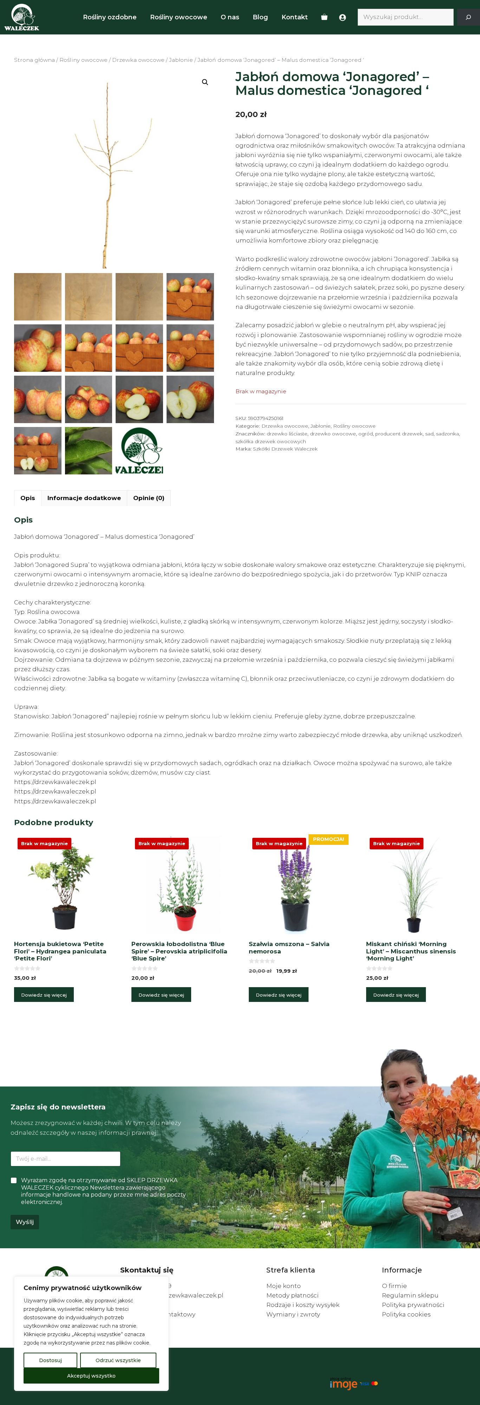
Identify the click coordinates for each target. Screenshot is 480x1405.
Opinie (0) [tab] (148, 497)
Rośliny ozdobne (110, 17)
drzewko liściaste (287, 433)
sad (429, 433)
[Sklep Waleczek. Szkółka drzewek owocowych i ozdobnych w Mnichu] (22, 17)
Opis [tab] (27, 497)
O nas (230, 17)
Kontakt (294, 17)
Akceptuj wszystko (91, 1376)
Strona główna (34, 60)
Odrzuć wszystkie (118, 1360)
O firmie (394, 1285)
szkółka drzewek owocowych (270, 441)
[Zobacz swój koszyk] (324, 17)
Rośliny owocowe (178, 17)
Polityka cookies (406, 1314)
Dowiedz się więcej (44, 995)
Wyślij (25, 1221)
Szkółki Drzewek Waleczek (285, 449)
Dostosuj (50, 1360)
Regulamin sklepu (410, 1295)
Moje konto (283, 1285)
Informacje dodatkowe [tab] (84, 497)
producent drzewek (399, 433)
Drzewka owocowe (138, 60)
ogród (365, 433)
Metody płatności (292, 1295)
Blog (260, 17)
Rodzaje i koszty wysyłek (302, 1304)
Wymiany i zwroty (293, 1314)
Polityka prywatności (413, 1304)
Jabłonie (181, 60)
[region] (91, 1333)
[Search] (468, 17)
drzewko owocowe (333, 433)
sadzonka (447, 433)
